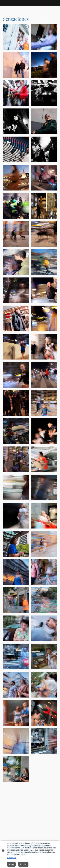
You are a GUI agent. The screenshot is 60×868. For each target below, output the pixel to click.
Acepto (11, 864)
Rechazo (23, 864)
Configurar (11, 858)
